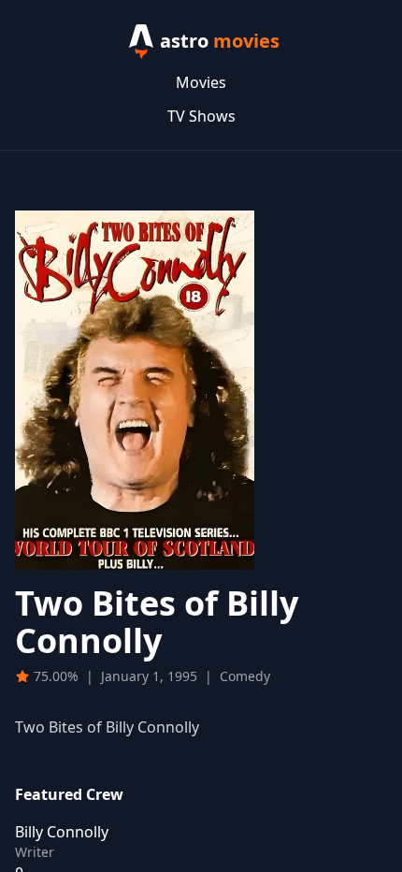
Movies (201, 82)
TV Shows (201, 116)
